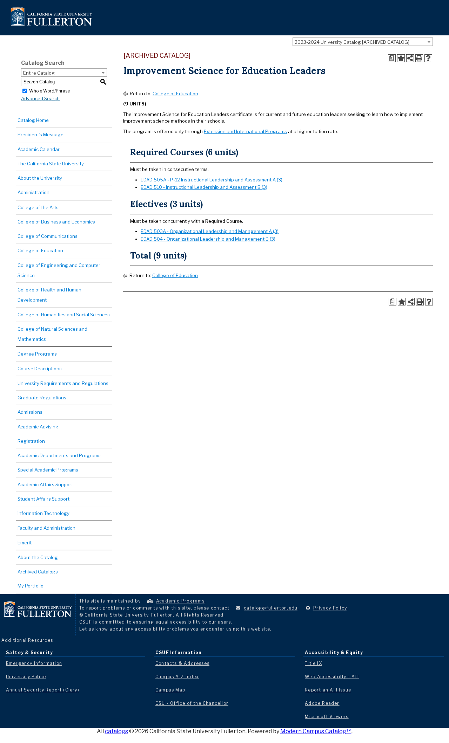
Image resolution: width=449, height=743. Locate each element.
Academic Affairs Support (45, 484)
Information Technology (43, 513)
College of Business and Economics (56, 222)
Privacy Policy (330, 608)
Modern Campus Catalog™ (315, 731)
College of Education (40, 250)
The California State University (51, 163)
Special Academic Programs (48, 470)
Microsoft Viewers (326, 716)
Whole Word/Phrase (49, 90)
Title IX (313, 663)
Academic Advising (38, 426)
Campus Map (170, 690)
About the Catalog (38, 557)
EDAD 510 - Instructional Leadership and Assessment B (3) (204, 187)
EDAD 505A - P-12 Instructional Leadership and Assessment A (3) (211, 180)
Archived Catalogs (38, 572)
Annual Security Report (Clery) (42, 690)
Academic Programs (180, 601)
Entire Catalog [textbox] (39, 73)
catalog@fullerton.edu (270, 608)
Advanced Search (40, 98)
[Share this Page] (410, 58)
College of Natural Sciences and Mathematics (52, 334)
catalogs (116, 731)
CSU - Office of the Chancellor (191, 703)
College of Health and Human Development (49, 295)
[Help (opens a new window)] (428, 58)
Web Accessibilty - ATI (332, 676)
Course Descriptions (40, 368)
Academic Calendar (39, 149)
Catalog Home (33, 120)
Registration (31, 441)
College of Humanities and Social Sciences (64, 314)
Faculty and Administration (46, 528)
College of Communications (48, 236)
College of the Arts (38, 207)
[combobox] (363, 41)
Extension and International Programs (245, 131)
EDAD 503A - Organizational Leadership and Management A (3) (210, 231)
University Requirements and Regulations (63, 383)
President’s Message (40, 134)
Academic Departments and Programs (59, 455)
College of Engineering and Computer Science (59, 270)
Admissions (30, 412)
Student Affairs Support (43, 499)
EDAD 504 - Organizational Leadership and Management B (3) (208, 239)
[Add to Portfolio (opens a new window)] (401, 58)
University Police (26, 676)
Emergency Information (34, 663)
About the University (40, 178)
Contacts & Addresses (182, 663)
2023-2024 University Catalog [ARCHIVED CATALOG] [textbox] (352, 42)
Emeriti (25, 542)
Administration (33, 192)
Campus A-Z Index (177, 676)
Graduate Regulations (42, 397)
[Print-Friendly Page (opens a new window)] (419, 58)
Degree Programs (37, 354)
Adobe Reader (322, 703)
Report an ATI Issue (328, 690)
